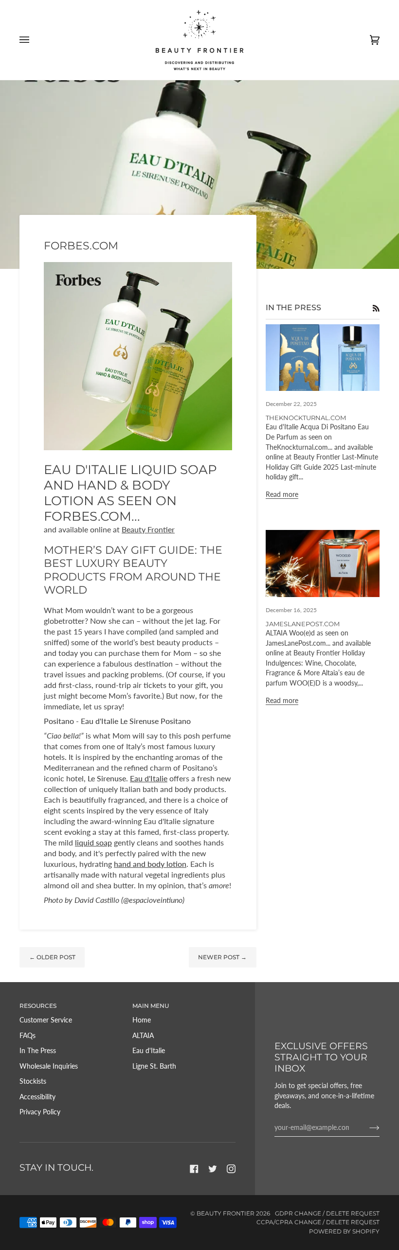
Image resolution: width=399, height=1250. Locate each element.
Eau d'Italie (148, 1050)
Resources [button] (37, 1005)
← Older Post (52, 957)
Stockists (32, 1081)
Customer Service (45, 1020)
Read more (282, 494)
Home (141, 1020)
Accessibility (37, 1096)
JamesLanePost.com (303, 624)
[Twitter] (212, 1168)
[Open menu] (34, 40)
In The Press (37, 1050)
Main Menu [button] (150, 1005)
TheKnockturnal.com (306, 418)
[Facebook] (194, 1168)
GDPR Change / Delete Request (327, 1213)
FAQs (27, 1035)
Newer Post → (222, 957)
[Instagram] (231, 1168)
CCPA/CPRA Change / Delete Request (318, 1222)
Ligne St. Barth (154, 1066)
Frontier (148, 529)
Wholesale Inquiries (48, 1066)
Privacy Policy (39, 1112)
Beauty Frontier (225, 1213)
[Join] (367, 1127)
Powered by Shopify (344, 1231)
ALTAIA (143, 1035)
